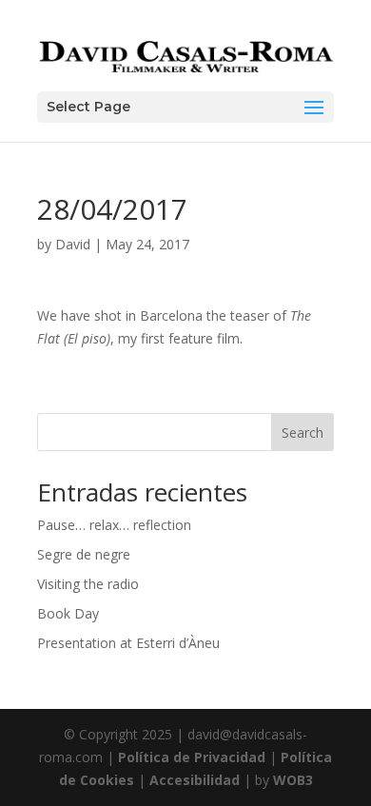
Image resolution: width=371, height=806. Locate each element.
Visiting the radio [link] (88, 584)
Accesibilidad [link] (194, 780)
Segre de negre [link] (83, 554)
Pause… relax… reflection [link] (114, 525)
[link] (185, 55)
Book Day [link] (68, 613)
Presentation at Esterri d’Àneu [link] (128, 643)
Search (302, 432)
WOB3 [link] (293, 780)
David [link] (72, 244)
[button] (185, 107)
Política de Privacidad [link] (191, 757)
